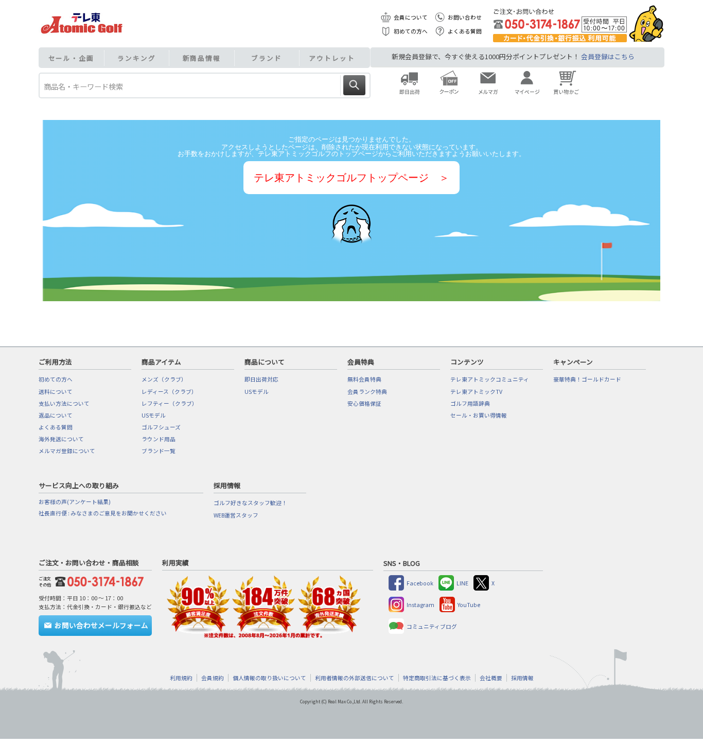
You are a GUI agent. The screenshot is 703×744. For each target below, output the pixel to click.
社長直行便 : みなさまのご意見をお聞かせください (103, 513)
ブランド (266, 58)
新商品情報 (202, 58)
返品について (56, 415)
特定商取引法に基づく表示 (437, 678)
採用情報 (522, 678)
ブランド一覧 (158, 451)
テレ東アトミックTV (476, 391)
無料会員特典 (364, 379)
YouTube (469, 605)
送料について (56, 391)
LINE (462, 583)
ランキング (136, 58)
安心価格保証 (364, 403)
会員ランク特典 (367, 391)
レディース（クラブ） (169, 391)
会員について (411, 17)
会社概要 (491, 678)
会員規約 (212, 678)
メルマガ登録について (67, 451)
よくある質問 (465, 31)
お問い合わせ (465, 17)
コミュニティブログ (432, 626)
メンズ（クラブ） (164, 379)
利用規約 (181, 678)
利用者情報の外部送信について (354, 678)
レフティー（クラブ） (170, 403)
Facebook (420, 583)
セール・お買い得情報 (478, 415)
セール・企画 (71, 58)
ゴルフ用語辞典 (470, 403)
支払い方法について (64, 403)
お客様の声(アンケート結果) (75, 502)
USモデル (154, 415)
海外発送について (61, 439)
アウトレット (332, 58)
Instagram (420, 605)
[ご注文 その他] (97, 580)
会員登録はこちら (608, 56)
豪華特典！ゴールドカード (587, 379)
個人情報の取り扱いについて (269, 678)
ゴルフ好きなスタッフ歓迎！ (250, 503)
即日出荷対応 (261, 379)
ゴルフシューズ (161, 427)
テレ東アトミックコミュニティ (489, 379)
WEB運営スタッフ (236, 515)
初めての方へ (411, 31)
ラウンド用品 (158, 439)
